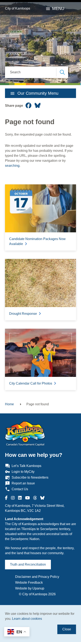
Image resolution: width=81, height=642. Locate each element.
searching (12, 165)
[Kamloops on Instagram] (13, 498)
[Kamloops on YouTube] (27, 498)
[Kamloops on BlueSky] (42, 498)
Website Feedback (29, 582)
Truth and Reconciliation (28, 564)
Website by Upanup (29, 588)
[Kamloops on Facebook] (6, 498)
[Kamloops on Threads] (35, 498)
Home (9, 404)
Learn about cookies (27, 618)
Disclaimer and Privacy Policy (37, 576)
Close (66, 629)
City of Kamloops (17, 8)
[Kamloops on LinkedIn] (20, 498)
